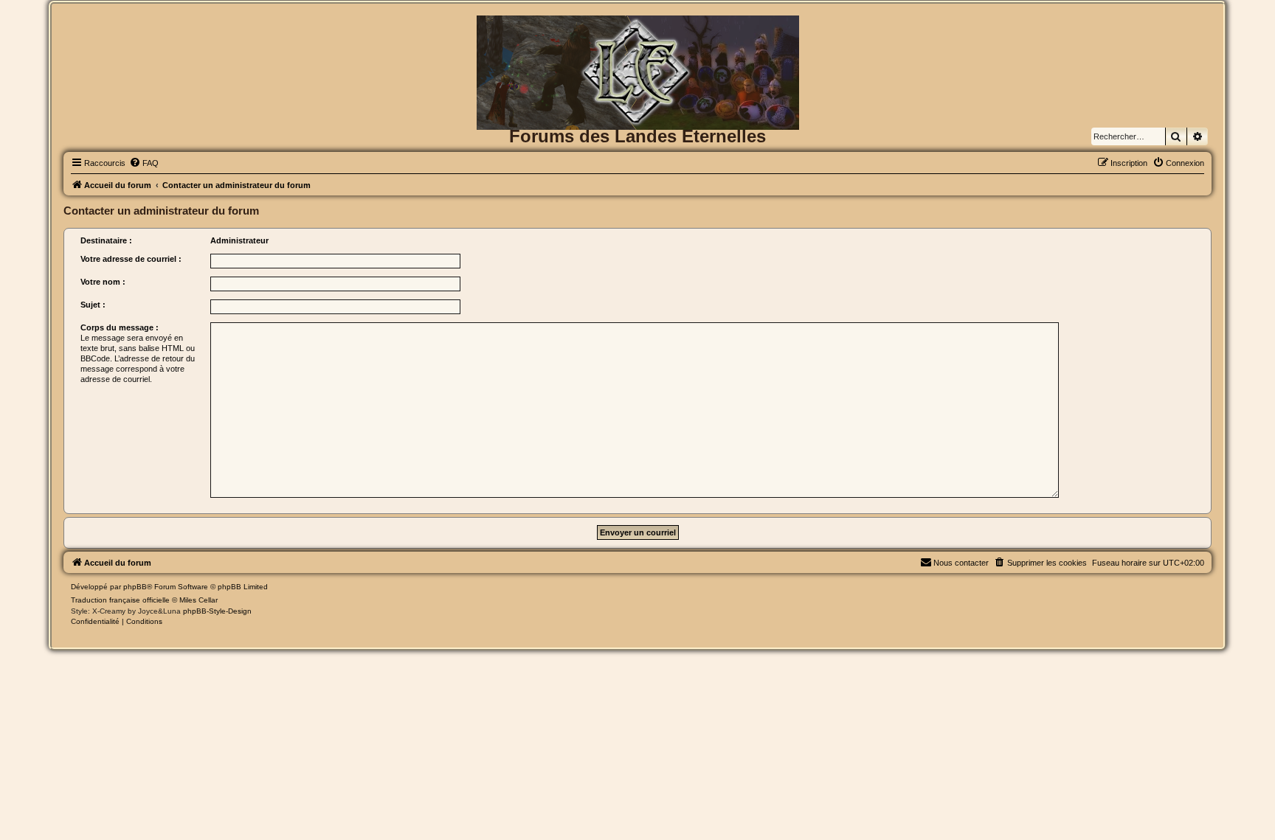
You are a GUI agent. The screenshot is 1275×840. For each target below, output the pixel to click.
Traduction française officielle (120, 600)
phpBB (135, 587)
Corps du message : (119, 327)
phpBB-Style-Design (217, 611)
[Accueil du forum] (637, 39)
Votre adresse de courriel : (131, 258)
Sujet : (93, 304)
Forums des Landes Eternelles (637, 136)
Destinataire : (106, 240)
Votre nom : (102, 281)
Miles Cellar (198, 600)
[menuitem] (144, 163)
